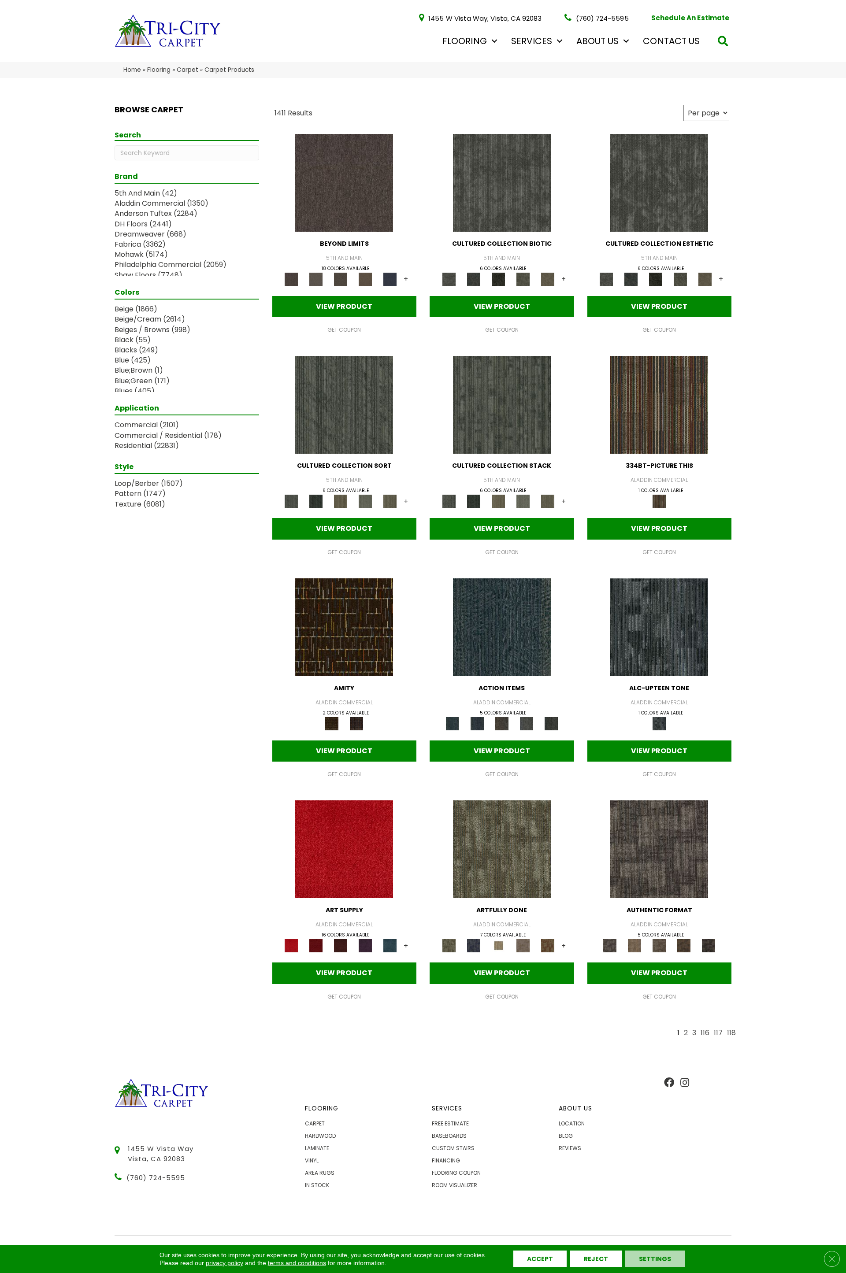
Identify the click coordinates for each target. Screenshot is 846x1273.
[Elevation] (341, 278)
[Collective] (498, 278)
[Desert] (316, 278)
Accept (540, 1258)
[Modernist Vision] (498, 945)
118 (731, 1033)
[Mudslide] (659, 404)
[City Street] (551, 723)
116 (705, 1033)
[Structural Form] (709, 945)
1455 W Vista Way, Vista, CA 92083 (485, 18)
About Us (597, 41)
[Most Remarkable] (474, 945)
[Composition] (523, 278)
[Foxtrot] (659, 626)
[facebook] (669, 1083)
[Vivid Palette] (548, 945)
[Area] (344, 182)
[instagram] (684, 1083)
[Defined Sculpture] (634, 945)
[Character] (474, 278)
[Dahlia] (316, 945)
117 (718, 1033)
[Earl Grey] (527, 723)
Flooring (464, 41)
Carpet (187, 70)
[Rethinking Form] (684, 945)
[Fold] (341, 501)
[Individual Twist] (659, 945)
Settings (655, 1258)
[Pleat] (365, 501)
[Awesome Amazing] (523, 945)
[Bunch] (316, 501)
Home (132, 70)
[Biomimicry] (502, 182)
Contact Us (671, 41)
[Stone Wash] (390, 945)
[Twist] (390, 501)
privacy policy (224, 1262)
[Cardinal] (344, 849)
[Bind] (344, 404)
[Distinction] (548, 278)
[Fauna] (365, 278)
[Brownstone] (502, 723)
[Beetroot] (341, 945)
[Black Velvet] (356, 723)
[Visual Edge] (659, 849)
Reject (596, 1258)
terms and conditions (297, 1262)
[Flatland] (390, 278)
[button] (494, 41)
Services (531, 41)
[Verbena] (365, 945)
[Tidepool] (502, 626)
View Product (344, 306)
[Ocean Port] (477, 723)
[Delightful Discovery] (502, 849)
